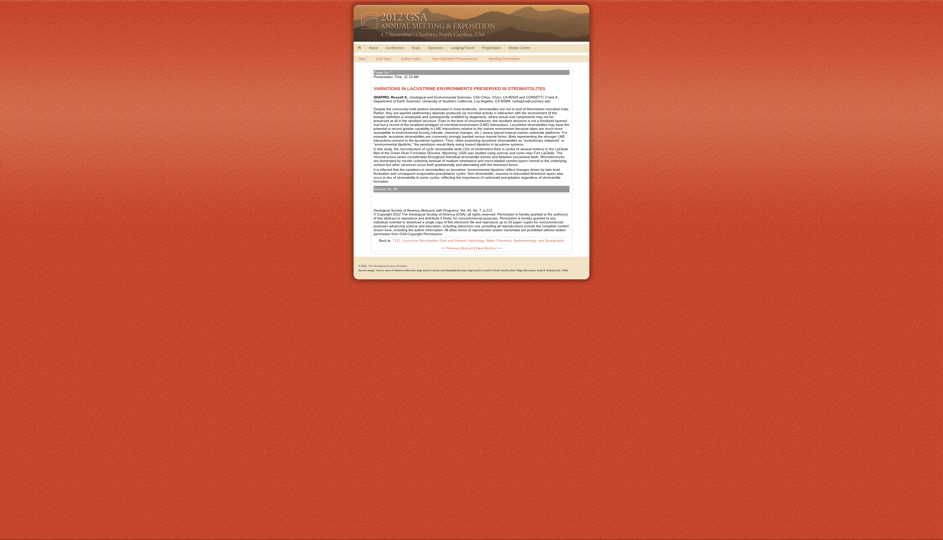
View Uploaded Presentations (455, 59)
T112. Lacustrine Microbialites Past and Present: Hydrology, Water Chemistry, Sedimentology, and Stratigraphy (466, 194)
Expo (416, 48)
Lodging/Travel (462, 48)
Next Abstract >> (489, 248)
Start (362, 59)
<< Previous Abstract (457, 248)
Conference (395, 48)
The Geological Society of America (387, 266)
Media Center (519, 48)
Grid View (383, 59)
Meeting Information (504, 59)
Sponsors (435, 48)
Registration (491, 48)
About (373, 48)
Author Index (411, 59)
